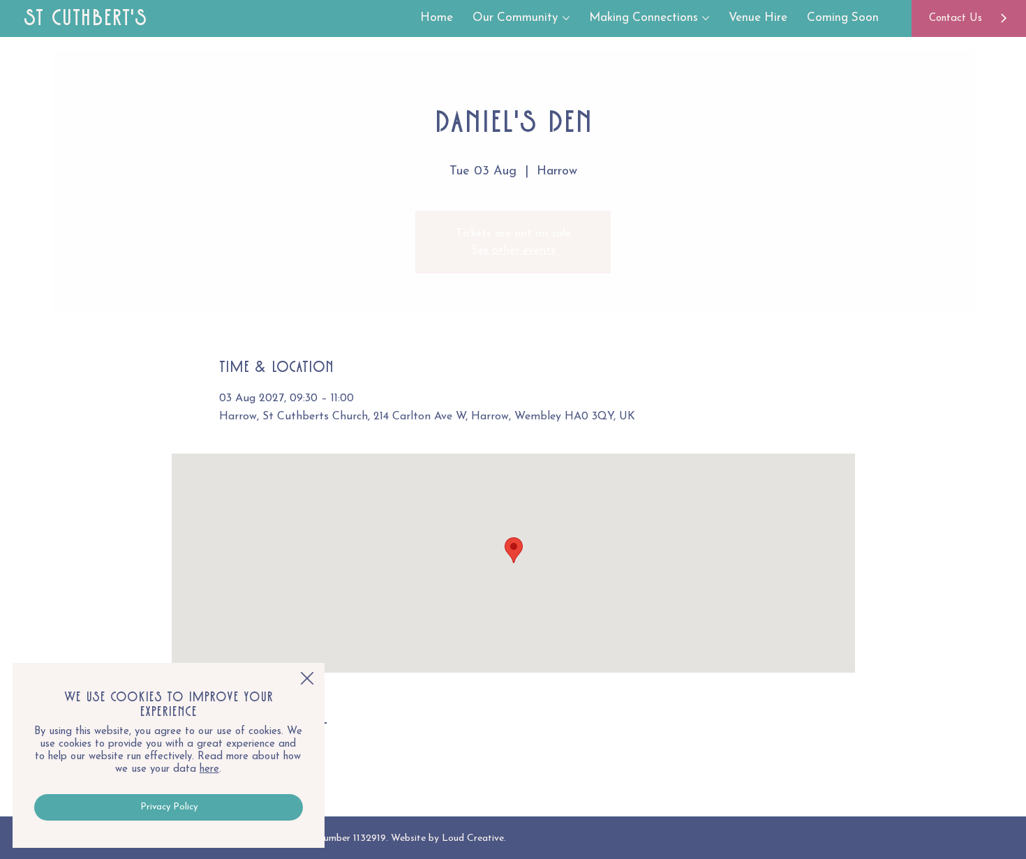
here (209, 769)
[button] (307, 679)
